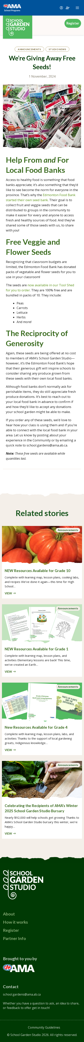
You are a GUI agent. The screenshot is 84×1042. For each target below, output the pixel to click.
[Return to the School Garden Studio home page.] (17, 23)
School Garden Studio (25, 1035)
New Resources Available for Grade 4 (36, 727)
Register (72, 23)
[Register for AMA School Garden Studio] (68, 8)
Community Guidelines (44, 1027)
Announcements (68, 530)
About (9, 913)
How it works (15, 922)
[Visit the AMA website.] (19, 968)
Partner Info (14, 938)
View (8, 593)
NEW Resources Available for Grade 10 (37, 570)
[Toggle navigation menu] (77, 7)
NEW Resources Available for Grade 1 (36, 649)
